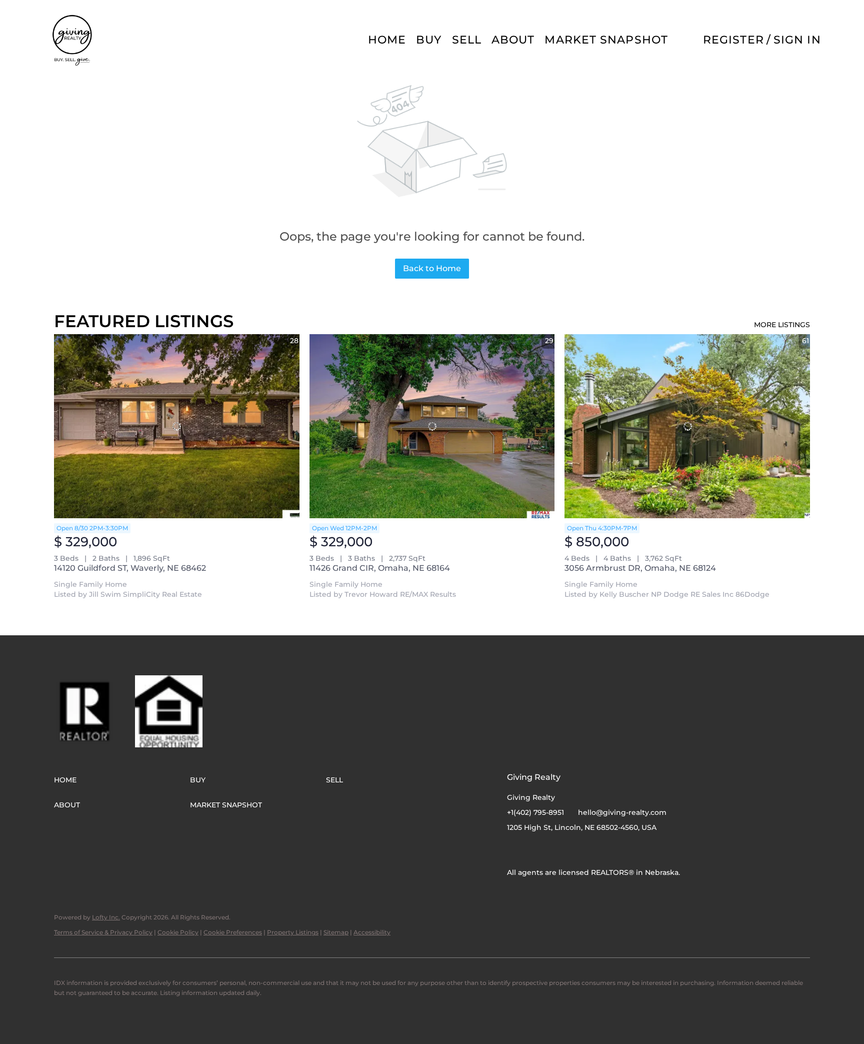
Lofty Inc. (106, 917)
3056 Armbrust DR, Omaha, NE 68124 (640, 568)
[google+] (554, 849)
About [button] (513, 40)
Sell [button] (467, 40)
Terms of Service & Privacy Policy (103, 932)
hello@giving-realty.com (622, 812)
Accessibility (372, 932)
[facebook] (514, 849)
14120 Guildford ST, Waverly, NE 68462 (130, 568)
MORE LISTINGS (782, 324)
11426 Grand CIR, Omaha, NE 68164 (380, 568)
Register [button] (733, 40)
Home (387, 40)
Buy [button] (429, 40)
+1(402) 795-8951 (535, 812)
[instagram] (534, 849)
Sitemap (336, 932)
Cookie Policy (178, 932)
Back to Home (432, 268)
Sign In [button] (797, 40)
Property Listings (292, 932)
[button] (73, 40)
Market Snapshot (606, 40)
